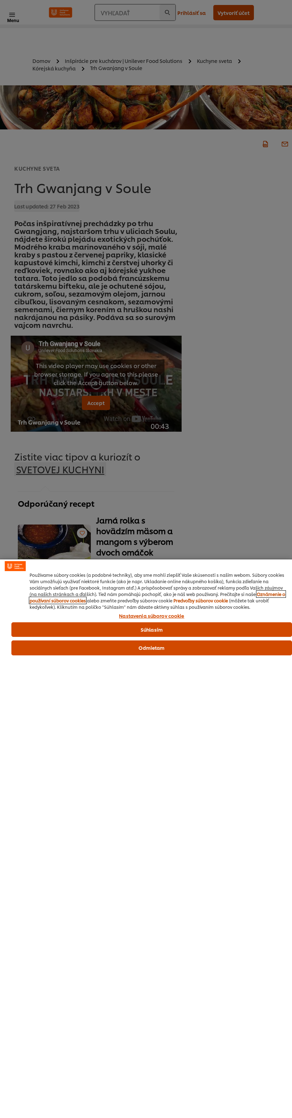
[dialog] (146, 838)
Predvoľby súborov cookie (200, 600)
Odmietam (152, 647)
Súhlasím (152, 629)
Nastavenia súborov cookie (151, 616)
